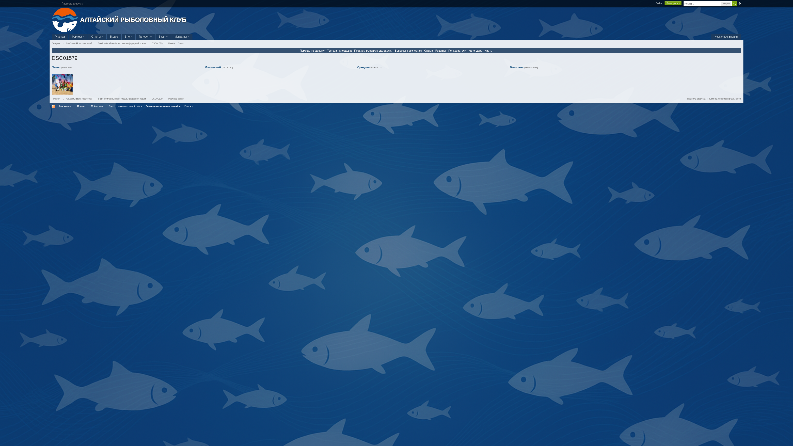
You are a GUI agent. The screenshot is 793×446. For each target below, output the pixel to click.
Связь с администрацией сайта (125, 106)
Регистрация (673, 3)
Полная (81, 106)
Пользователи (457, 50)
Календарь (475, 50)
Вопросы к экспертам (408, 50)
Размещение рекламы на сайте (163, 106)
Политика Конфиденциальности (724, 98)
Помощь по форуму (312, 50)
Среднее (363, 67)
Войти (659, 3)
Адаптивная (65, 106)
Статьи (428, 50)
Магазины (181, 36)
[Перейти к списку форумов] (65, 19)
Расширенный (739, 3)
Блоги (128, 36)
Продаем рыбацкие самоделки (373, 50)
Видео (114, 36)
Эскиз (56, 67)
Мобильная (97, 106)
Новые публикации (726, 36)
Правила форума (696, 98)
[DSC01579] (63, 84)
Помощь (188, 106)
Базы (162, 36)
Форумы (77, 36)
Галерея (144, 36)
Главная (60, 36)
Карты (488, 50)
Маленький (213, 67)
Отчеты (96, 36)
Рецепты (440, 50)
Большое (517, 67)
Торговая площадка (339, 50)
